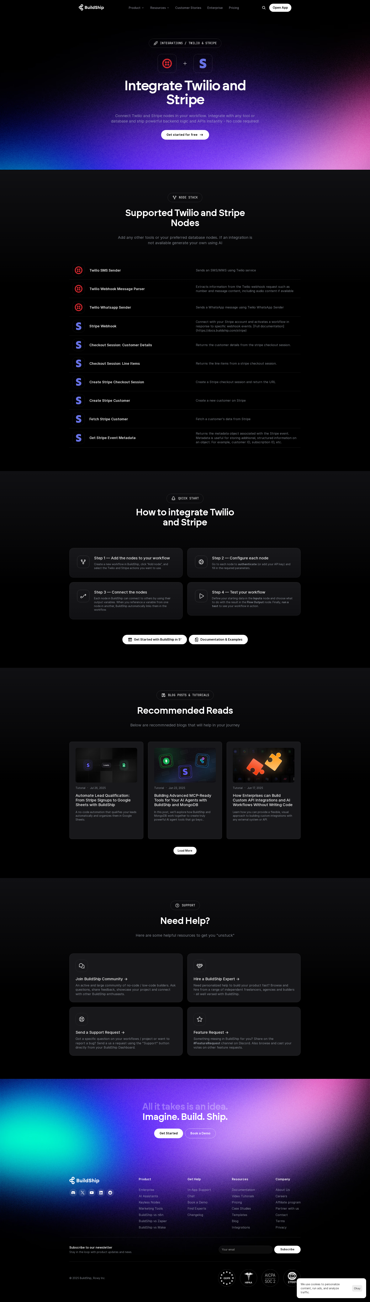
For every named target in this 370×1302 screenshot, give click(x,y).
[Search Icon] (264, 7)
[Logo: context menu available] (92, 7)
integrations (171, 43)
